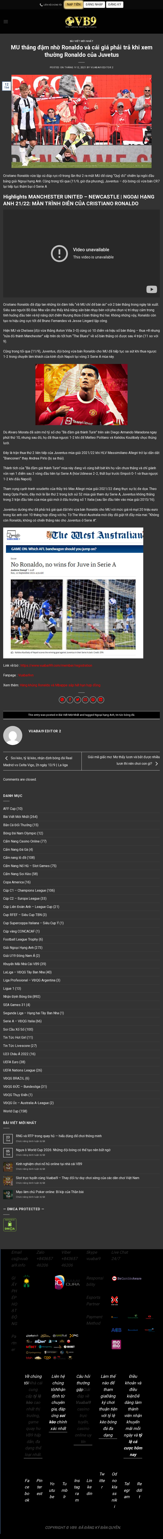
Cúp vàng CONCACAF (19, 931)
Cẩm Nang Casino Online (21, 841)
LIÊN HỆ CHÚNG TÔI (52, 5)
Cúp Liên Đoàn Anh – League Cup (27, 907)
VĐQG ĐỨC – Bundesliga (21, 1087)
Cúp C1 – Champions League (24, 890)
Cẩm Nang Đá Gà (15, 850)
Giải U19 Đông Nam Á (19, 956)
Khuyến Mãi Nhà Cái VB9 (21, 964)
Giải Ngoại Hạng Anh (18, 948)
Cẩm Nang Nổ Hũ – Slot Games (26, 866)
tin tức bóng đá (125, 714)
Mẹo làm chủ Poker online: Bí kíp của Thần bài (50, 1192)
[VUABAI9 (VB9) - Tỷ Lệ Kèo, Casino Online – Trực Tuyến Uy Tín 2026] (81, 21)
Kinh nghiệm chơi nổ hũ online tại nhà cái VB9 (49, 1164)
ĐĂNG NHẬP (94, 4)
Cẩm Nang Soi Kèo (17, 874)
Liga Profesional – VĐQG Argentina (29, 980)
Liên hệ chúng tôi (58, 1383)
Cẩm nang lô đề (14, 858)
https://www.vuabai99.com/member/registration (56, 665)
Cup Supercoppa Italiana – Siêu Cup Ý (31, 923)
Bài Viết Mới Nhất (81, 41)
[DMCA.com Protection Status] (9, 1225)
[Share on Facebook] (69, 699)
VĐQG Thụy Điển (15, 1095)
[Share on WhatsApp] (62, 699)
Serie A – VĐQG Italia (19, 1021)
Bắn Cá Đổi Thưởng (17, 825)
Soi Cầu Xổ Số (13, 1029)
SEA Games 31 (14, 1005)
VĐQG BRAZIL (13, 1078)
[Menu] (5, 21)
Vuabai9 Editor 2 (102, 67)
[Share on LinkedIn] (100, 699)
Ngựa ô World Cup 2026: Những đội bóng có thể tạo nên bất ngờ (63, 1150)
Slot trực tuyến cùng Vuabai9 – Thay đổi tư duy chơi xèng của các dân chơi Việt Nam (77, 1178)
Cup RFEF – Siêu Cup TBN (22, 915)
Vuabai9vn (25, 675)
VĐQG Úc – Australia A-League (26, 1103)
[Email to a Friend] (85, 699)
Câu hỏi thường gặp (83, 1383)
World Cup (10, 1111)
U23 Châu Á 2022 (16, 1054)
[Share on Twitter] (77, 699)
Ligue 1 (8, 989)
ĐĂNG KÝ (114, 4)
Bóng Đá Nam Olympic (19, 833)
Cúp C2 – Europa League (21, 898)
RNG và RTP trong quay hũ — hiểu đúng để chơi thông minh (59, 1136)
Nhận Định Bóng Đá (17, 997)
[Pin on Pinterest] (93, 699)
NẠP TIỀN (73, 4)
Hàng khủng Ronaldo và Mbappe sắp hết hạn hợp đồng (60, 685)
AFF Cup (9, 809)
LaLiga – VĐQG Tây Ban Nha (24, 972)
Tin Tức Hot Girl (14, 1037)
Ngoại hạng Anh (104, 714)
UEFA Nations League (19, 1070)
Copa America (13, 882)
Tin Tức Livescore (16, 1046)
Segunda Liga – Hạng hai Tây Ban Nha (31, 1013)
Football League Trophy (20, 939)
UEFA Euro (10, 1062)
